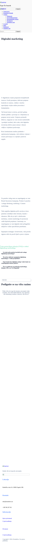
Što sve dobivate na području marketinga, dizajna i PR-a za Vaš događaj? (14, 267)
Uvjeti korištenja (7, 521)
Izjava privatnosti (7, 518)
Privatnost (5, 529)
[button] (16, 253)
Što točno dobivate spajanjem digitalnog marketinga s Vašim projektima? (13, 257)
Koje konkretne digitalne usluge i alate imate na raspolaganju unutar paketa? (15, 262)
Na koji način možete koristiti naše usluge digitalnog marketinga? (14, 253)
